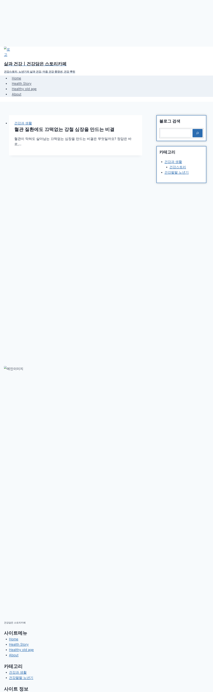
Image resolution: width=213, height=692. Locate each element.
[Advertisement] (100, 23)
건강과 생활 (23, 123)
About (16, 94)
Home (16, 78)
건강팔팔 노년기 (176, 172)
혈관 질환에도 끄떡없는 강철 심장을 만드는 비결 (64, 129)
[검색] (198, 133)
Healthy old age (24, 89)
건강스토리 (177, 167)
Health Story (21, 84)
